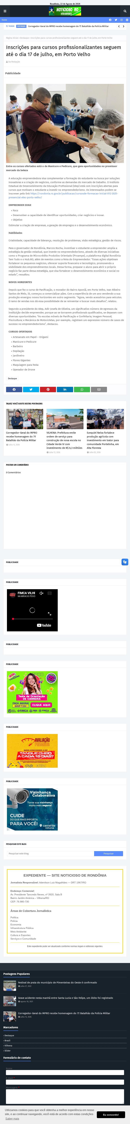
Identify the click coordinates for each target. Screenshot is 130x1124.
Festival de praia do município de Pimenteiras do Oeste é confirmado (57, 982)
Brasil (7, 1040)
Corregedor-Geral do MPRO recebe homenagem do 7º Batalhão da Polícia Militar (21, 436)
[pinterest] (126, 20)
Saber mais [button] (12, 1118)
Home (4, 20)
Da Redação (14, 61)
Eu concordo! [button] (111, 1114)
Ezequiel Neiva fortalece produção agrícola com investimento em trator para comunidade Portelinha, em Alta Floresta (103, 440)
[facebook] (110, 20)
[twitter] (116, 20)
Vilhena (8, 1045)
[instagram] (121, 20)
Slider (7, 1050)
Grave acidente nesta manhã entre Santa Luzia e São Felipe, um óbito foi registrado (65, 997)
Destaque (24, 38)
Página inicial (12, 38)
